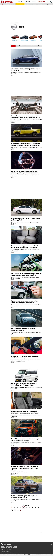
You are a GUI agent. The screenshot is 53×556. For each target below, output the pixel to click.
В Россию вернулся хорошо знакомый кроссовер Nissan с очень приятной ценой (25, 412)
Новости (20, 1)
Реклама (9, 549)
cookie (32, 554)
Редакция (3, 549)
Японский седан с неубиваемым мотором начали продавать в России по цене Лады (25, 117)
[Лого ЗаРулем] (7, 2)
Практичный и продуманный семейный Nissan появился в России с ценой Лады (24, 247)
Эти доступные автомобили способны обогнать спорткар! (24, 329)
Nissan (21, 27)
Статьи (27, 1)
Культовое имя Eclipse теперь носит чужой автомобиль (25, 69)
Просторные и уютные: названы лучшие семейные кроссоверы (24, 357)
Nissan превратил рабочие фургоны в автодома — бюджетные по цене (24, 384)
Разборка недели (30, 4)
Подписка (20, 553)
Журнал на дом (20, 4)
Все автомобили (15, 23)
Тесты (33, 1)
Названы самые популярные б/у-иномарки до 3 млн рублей (25, 219)
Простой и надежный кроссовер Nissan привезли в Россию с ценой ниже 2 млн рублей (24, 468)
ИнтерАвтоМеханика (9, 4)
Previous (11, 37)
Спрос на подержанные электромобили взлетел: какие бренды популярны (24, 302)
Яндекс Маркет (13, 553)
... (18, 510)
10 (12, 510)
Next (41, 37)
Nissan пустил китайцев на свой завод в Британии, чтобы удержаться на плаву (24, 172)
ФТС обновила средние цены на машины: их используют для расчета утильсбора (26, 274)
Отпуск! (47, 4)
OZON (2, 553)
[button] (51, 554)
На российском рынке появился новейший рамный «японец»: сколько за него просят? (25, 144)
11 (15, 510)
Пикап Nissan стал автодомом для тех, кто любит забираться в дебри (25, 440)
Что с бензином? (40, 4)
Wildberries (6, 553)
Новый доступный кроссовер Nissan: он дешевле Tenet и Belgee (24, 496)
